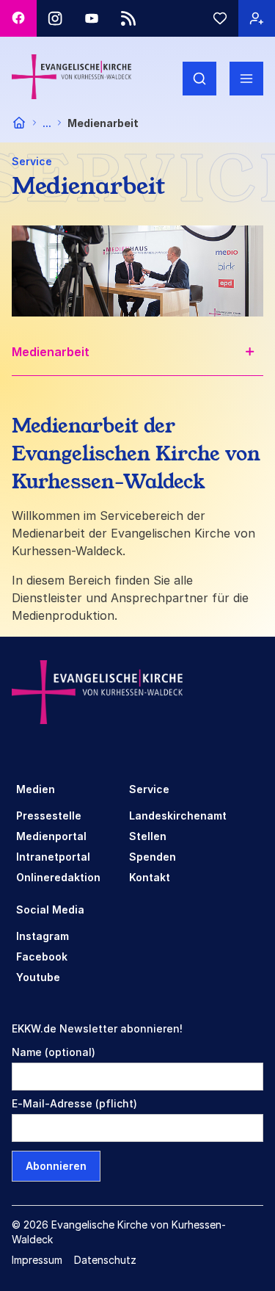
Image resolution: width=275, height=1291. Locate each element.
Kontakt (149, 877)
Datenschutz (105, 1260)
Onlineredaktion (58, 877)
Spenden (152, 856)
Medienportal (51, 836)
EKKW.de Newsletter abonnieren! (97, 1028)
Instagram (42, 936)
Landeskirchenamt (178, 815)
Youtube (38, 977)
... (47, 123)
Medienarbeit (50, 351)
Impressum (37, 1260)
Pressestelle (48, 815)
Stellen (147, 836)
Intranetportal (53, 856)
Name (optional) (53, 1052)
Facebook (41, 956)
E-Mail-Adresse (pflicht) (74, 1103)
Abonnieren (56, 1166)
